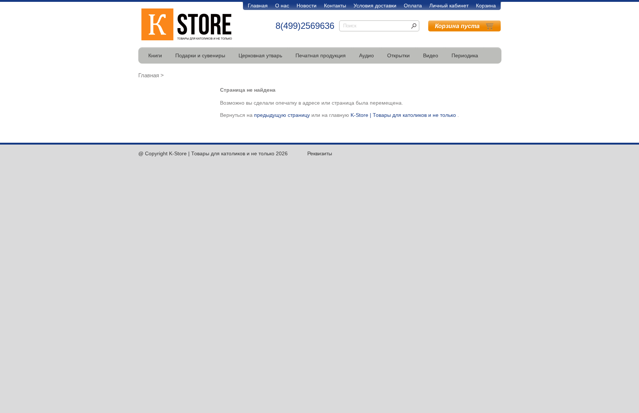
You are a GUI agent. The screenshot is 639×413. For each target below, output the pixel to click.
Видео (430, 55)
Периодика (465, 55)
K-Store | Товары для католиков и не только (403, 115)
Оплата (413, 6)
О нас (282, 6)
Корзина (486, 6)
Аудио (366, 55)
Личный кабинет (449, 6)
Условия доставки (375, 6)
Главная (258, 6)
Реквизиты (319, 153)
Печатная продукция (320, 55)
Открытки (398, 55)
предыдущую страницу (282, 115)
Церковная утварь (260, 55)
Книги (155, 55)
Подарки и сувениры (200, 55)
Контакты (335, 6)
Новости (307, 6)
